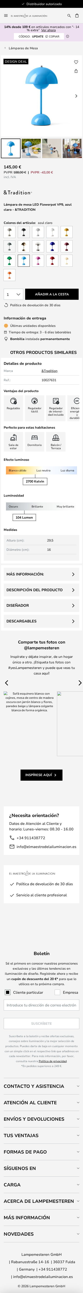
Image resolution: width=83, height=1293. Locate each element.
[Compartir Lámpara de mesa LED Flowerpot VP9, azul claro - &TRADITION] (76, 70)
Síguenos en (20, 1168)
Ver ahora (48, 30)
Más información (27, 1217)
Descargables (21, 621)
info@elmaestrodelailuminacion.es (46, 846)
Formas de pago (25, 1152)
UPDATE (39, 36)
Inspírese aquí (38, 775)
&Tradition (49, 370)
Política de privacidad (53, 1061)
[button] (11, 148)
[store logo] (32, 15)
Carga (12, 1185)
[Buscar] (69, 15)
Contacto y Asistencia (34, 1086)
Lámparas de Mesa (23, 48)
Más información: (25, 574)
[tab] (41, 1086)
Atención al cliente (30, 1102)
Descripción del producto (34, 589)
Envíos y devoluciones (34, 1119)
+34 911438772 (31, 837)
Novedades (19, 1234)
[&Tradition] (27, 192)
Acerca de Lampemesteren (39, 1201)
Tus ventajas (21, 1135)
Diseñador (17, 605)
